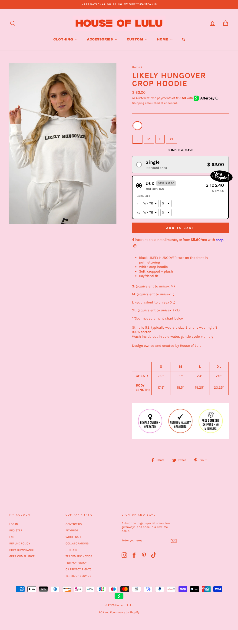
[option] (119, 4)
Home (136, 67)
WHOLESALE (74, 537)
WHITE (137, 126)
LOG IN (13, 524)
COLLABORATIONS (77, 543)
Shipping (138, 103)
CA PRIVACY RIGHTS (79, 569)
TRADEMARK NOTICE (79, 556)
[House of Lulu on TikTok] (153, 555)
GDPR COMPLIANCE (22, 556)
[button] (180, 164)
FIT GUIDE (72, 530)
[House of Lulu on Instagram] (124, 555)
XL (172, 139)
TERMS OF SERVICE (78, 575)
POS (101, 612)
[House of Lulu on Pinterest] (144, 555)
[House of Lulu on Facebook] (134, 555)
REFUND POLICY (19, 543)
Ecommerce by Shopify (124, 612)
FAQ (11, 537)
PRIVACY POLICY (76, 562)
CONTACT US (74, 524)
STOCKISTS (73, 550)
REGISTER (15, 530)
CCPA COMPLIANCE (21, 550)
